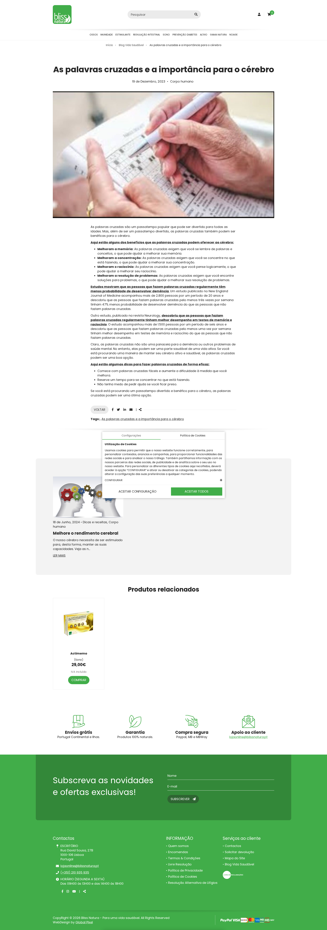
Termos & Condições (184, 858)
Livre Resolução (180, 864)
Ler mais (59, 555)
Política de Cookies (182, 876)
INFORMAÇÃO (179, 838)
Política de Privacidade (185, 870)
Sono (166, 34)
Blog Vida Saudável (131, 45)
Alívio (203, 34)
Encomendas (178, 852)
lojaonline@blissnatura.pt (248, 737)
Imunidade (106, 34)
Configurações (131, 435)
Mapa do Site (235, 858)
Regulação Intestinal (146, 34)
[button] (163, 480)
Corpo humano (181, 81)
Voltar (99, 409)
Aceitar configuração (137, 491)
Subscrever (180, 799)
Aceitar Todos (196, 491)
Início (109, 45)
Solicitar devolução (239, 852)
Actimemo (78, 653)
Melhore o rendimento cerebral (85, 533)
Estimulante (122, 34)
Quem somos (178, 846)
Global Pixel (84, 922)
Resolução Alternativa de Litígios (192, 883)
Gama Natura (218, 34)
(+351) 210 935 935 (74, 872)
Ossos (94, 34)
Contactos (233, 846)
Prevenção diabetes (185, 34)
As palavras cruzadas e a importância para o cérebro (185, 45)
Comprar (78, 680)
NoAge (233, 34)
